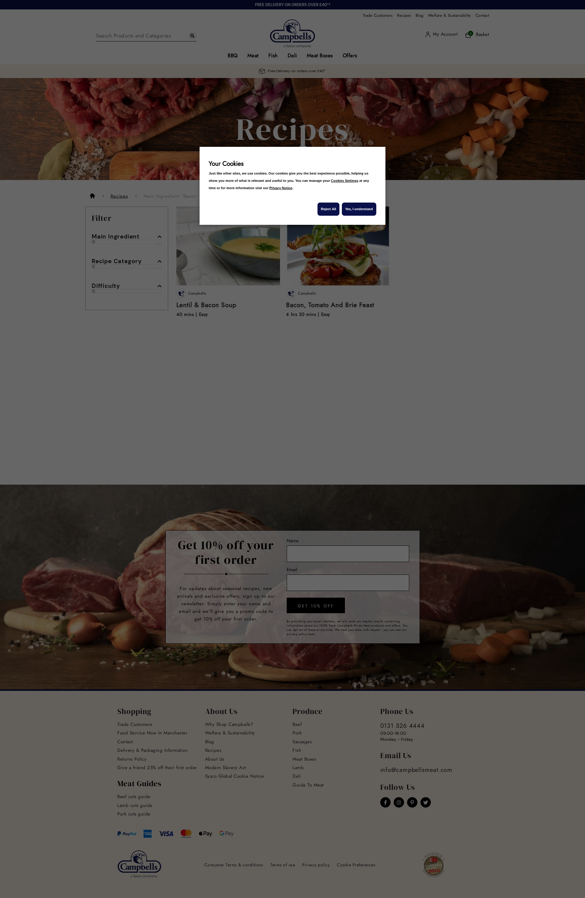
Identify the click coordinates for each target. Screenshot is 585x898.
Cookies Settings (344, 180)
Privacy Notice (280, 188)
